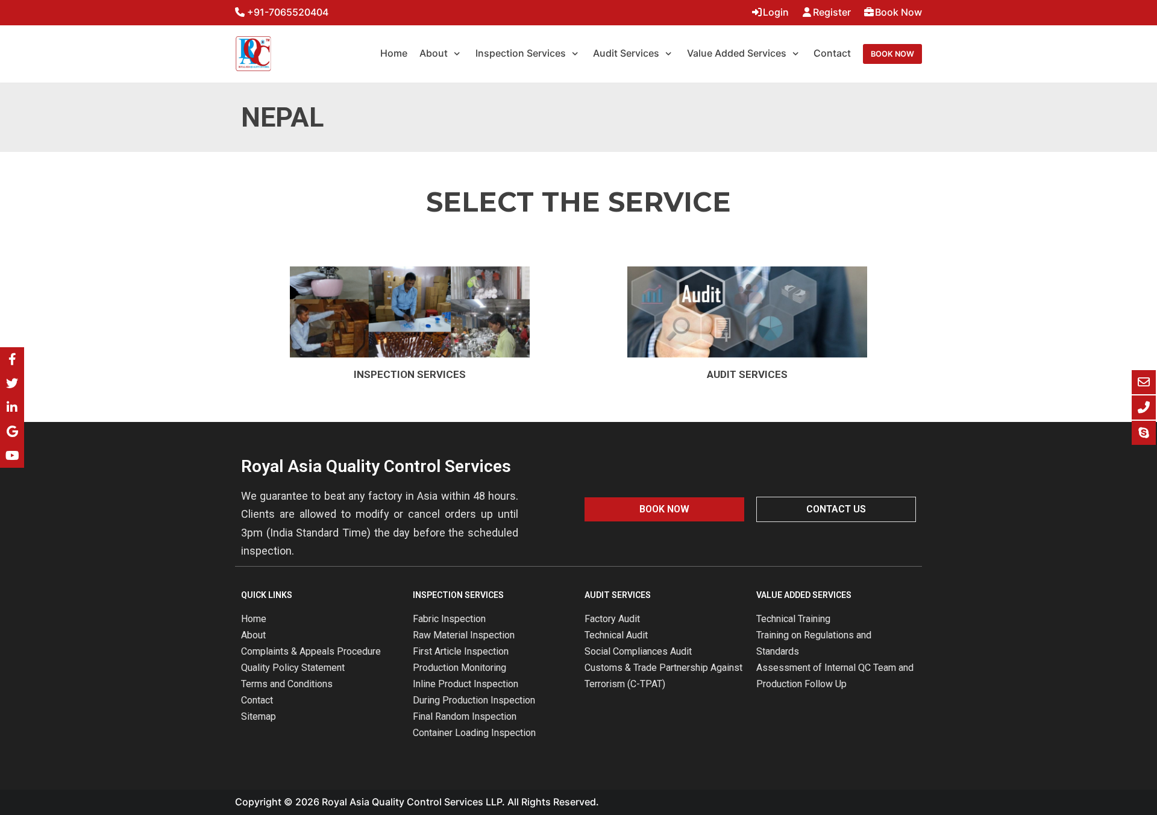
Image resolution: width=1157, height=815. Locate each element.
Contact (832, 53)
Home (393, 53)
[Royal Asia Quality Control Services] (253, 54)
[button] (664, 509)
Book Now (898, 12)
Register (832, 12)
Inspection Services (410, 374)
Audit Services (747, 374)
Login (776, 12)
